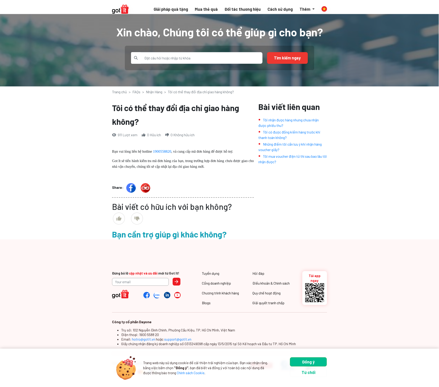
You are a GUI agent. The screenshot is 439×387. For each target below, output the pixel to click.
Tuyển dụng (210, 273)
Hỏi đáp (258, 273)
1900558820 (162, 151)
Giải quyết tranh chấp (268, 303)
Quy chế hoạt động (266, 293)
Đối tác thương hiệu (243, 9)
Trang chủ (119, 92)
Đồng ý (308, 361)
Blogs (206, 303)
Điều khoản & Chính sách (271, 283)
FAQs (136, 92)
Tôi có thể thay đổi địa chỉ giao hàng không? (201, 92)
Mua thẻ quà (206, 9)
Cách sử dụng (280, 9)
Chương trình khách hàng (220, 293)
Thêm (305, 9)
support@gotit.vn (177, 339)
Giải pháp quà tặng (171, 9)
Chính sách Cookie (190, 373)
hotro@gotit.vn (144, 339)
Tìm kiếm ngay (287, 57)
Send (176, 282)
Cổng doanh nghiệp (216, 283)
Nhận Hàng (154, 92)
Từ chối (308, 372)
